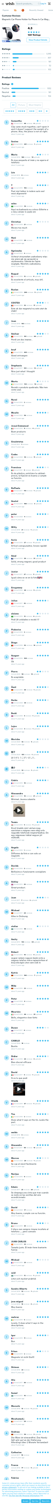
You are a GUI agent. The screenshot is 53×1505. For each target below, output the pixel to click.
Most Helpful (35, 105)
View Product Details (38, 40)
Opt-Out (35, 1501)
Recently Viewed (36, 10)
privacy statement (9, 1487)
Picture (21, 105)
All (13, 105)
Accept (25, 1501)
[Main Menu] (3, 4)
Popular (6, 10)
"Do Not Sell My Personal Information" (24, 1495)
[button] (39, 3)
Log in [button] (43, 3)
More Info (46, 1501)
